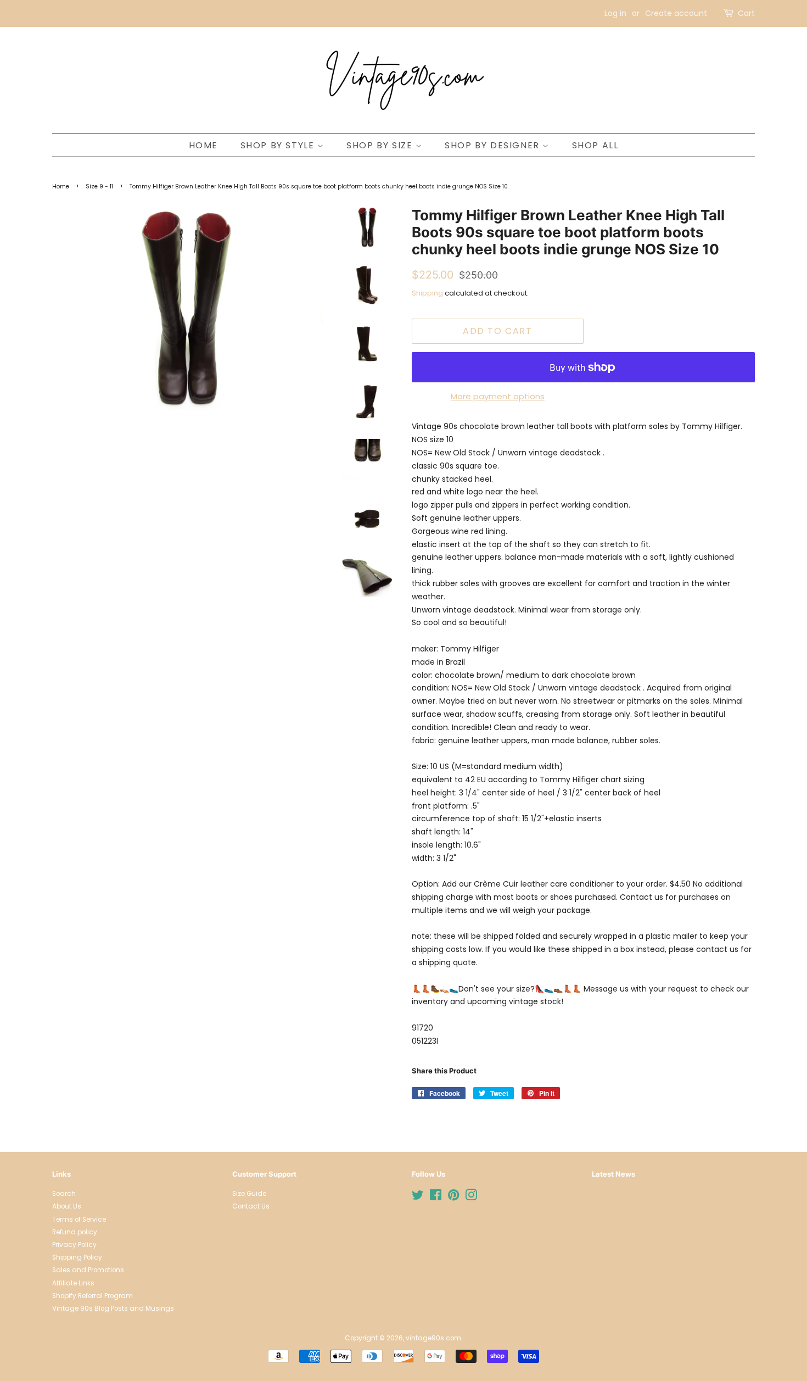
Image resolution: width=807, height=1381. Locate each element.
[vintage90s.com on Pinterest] (453, 1197)
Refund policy (74, 1232)
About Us (66, 1206)
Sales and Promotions (88, 1270)
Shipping (427, 293)
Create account (676, 13)
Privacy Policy (74, 1244)
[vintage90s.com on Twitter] (418, 1197)
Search (64, 1193)
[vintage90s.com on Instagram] (471, 1197)
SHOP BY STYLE (278, 145)
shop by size (381, 145)
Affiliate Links (73, 1283)
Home (60, 186)
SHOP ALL (595, 145)
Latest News (613, 1174)
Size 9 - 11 (99, 186)
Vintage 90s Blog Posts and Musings (113, 1308)
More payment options (498, 396)
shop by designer (493, 145)
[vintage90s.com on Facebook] (435, 1197)
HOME (203, 145)
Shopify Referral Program (92, 1295)
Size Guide (249, 1193)
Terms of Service (79, 1219)
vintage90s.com (433, 1338)
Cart (746, 13)
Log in (615, 13)
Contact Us (251, 1206)
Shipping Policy (77, 1257)
